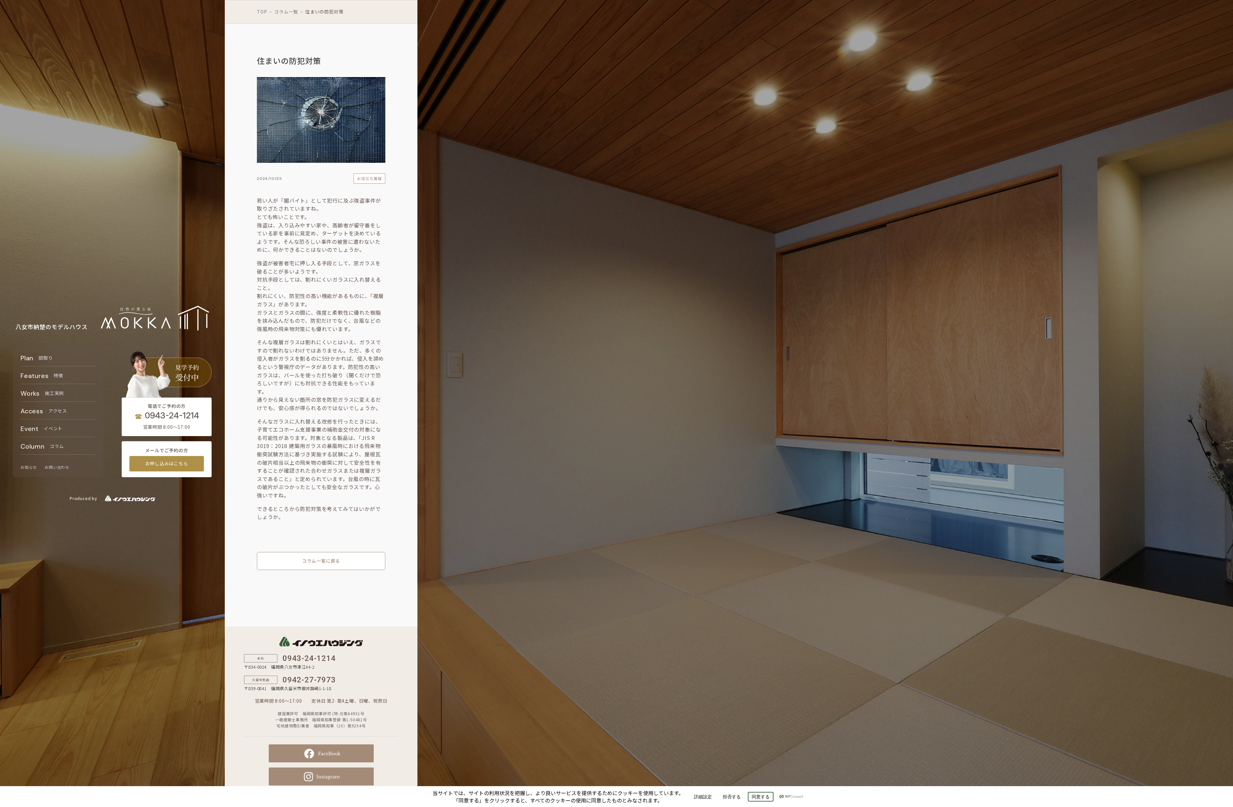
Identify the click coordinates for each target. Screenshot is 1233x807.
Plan (37, 358)
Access (44, 411)
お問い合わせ (57, 467)
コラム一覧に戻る (321, 560)
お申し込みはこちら (166, 463)
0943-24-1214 (172, 415)
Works (42, 393)
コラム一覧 (286, 11)
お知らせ (29, 467)
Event (42, 429)
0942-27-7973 (309, 679)
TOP (262, 11)
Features (42, 376)
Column (42, 446)
